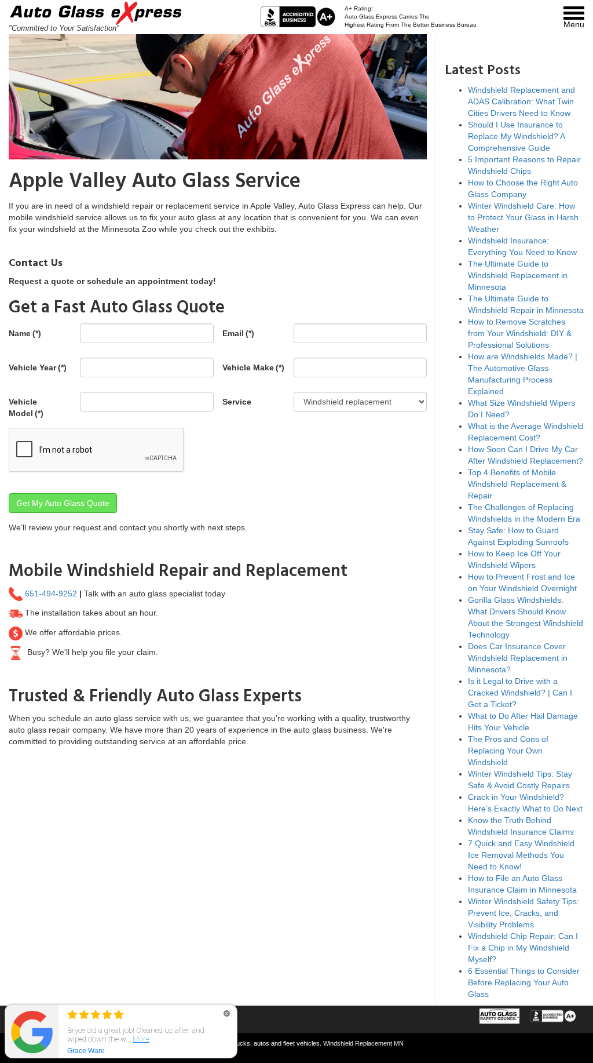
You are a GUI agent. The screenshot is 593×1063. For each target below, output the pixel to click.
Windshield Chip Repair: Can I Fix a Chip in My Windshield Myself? (523, 947)
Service (236, 401)
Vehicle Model (26, 407)
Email (238, 333)
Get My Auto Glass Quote (62, 503)
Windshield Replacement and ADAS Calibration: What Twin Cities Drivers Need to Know (521, 101)
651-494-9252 (51, 593)
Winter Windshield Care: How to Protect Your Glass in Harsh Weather (523, 217)
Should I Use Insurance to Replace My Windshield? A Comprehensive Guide (516, 136)
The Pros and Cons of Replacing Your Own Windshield (508, 750)
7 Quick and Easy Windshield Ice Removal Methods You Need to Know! (521, 855)
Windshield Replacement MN (363, 1043)
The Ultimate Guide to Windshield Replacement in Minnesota (518, 275)
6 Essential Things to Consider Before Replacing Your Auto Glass (524, 982)
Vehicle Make (253, 367)
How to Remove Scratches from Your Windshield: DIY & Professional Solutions (520, 333)
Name (25, 333)
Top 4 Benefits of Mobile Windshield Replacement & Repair (517, 484)
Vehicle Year (38, 367)
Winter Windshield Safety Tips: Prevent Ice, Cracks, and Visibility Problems (523, 913)
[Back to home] (95, 14)
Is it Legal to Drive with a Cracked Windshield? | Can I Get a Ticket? (520, 692)
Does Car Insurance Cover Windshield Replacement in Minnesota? (518, 658)
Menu (573, 24)
